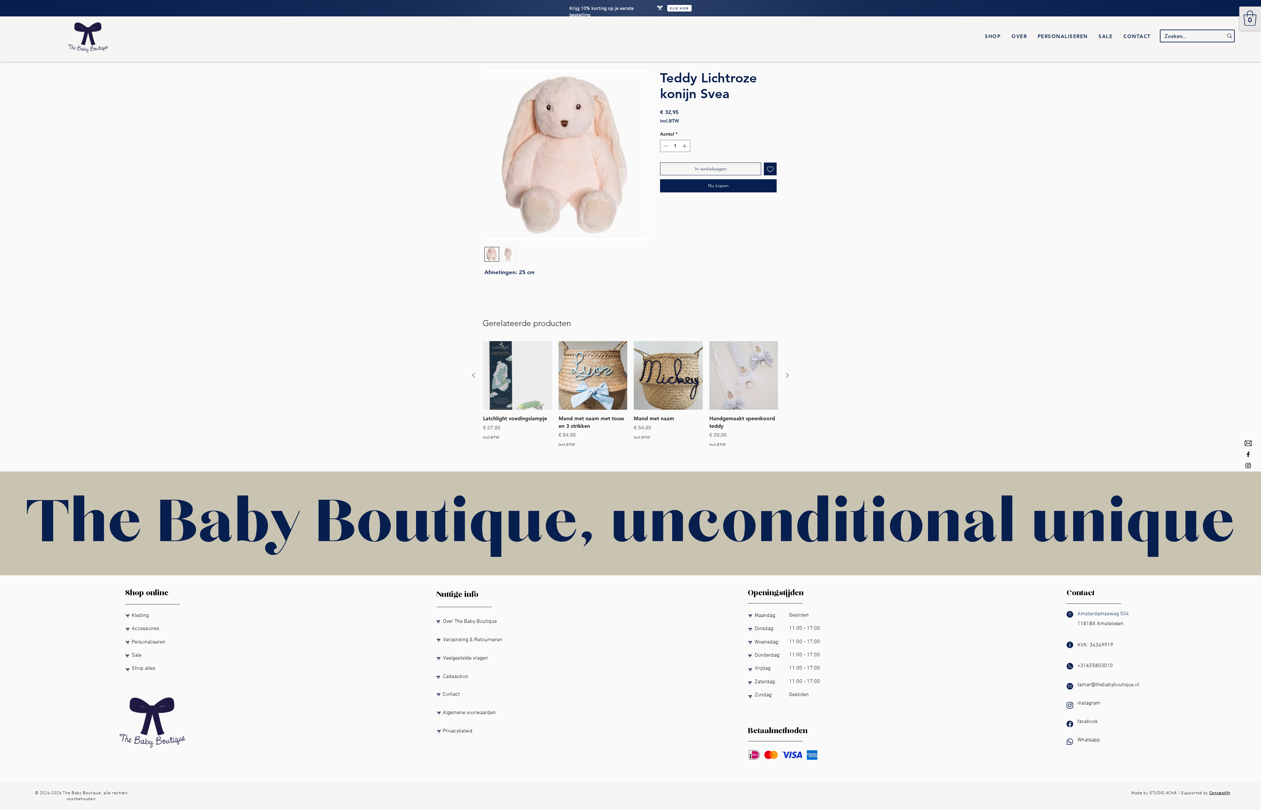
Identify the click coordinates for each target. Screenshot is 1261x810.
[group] (630, 394)
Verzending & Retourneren (469, 640)
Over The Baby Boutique (466, 621)
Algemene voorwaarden (466, 713)
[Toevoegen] (770, 169)
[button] (1250, 18)
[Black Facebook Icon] (1248, 454)
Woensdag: (765, 642)
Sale (135, 655)
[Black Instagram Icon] (1248, 465)
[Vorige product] (473, 375)
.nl (1136, 684)
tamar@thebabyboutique (1105, 685)
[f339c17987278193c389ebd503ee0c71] (1248, 443)
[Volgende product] (787, 375)
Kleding (140, 615)
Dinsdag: (766, 628)
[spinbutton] (675, 146)
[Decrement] (665, 146)
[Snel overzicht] (517, 375)
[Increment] (685, 146)
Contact (448, 694)
